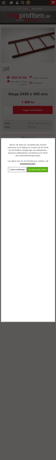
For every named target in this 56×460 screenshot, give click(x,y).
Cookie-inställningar (17, 170)
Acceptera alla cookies (37, 170)
